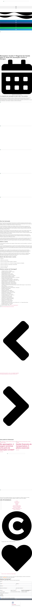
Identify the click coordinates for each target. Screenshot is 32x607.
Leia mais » (1, 451)
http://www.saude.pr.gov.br (14, 305)
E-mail (1, 583)
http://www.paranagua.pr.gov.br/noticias (8, 306)
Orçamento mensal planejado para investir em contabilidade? (26, 590)
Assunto (1, 590)
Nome (1, 581)
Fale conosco (14, 604)
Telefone (17, 583)
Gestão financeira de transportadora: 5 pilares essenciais (24, 446)
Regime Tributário (13, 590)
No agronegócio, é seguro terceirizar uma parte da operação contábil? (7, 447)
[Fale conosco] (13, 603)
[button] (16, 6)
